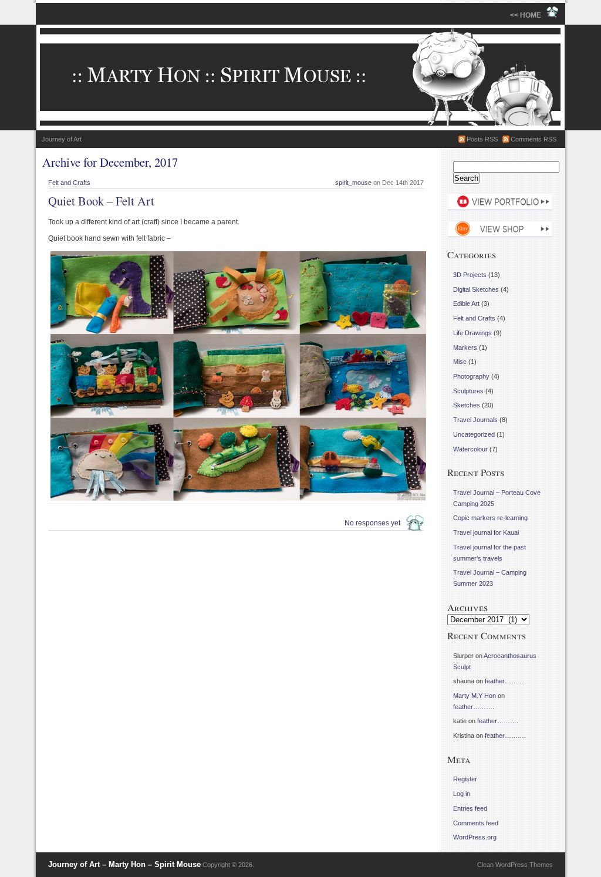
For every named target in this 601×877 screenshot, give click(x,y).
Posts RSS (482, 139)
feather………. (505, 680)
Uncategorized (474, 434)
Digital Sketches (476, 289)
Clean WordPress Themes (515, 864)
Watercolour (470, 449)
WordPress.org (475, 837)
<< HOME (528, 15)
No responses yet (372, 523)
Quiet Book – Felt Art (101, 201)
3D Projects (470, 274)
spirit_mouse (353, 182)
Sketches (466, 405)
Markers (465, 347)
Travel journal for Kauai (486, 532)
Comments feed (475, 823)
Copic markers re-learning (490, 517)
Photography (471, 376)
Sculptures (468, 390)
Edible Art (466, 303)
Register (465, 778)
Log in (461, 793)
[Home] (300, 77)
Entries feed (470, 808)
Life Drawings (472, 332)
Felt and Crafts (69, 182)
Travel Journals (475, 419)
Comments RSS (533, 139)
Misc (460, 361)
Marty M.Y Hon (474, 695)
